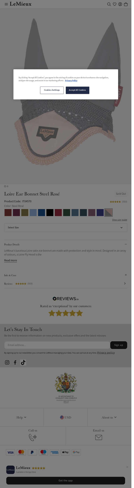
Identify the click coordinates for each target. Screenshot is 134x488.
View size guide (119, 220)
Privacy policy (106, 353)
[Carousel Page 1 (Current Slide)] (5, 186)
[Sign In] (120, 4)
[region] (65, 84)
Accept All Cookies (77, 90)
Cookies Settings (52, 90)
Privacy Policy (71, 80)
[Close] (127, 467)
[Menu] (6, 4)
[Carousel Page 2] (7, 186)
